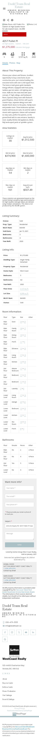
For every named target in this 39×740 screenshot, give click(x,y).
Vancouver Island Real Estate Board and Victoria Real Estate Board (18, 591)
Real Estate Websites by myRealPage (19, 710)
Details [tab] (5, 63)
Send (19, 545)
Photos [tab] (12, 63)
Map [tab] (18, 63)
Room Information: (11, 311)
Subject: (8, 521)
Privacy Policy (19, 708)
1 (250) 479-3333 (9, 568)
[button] (5, 632)
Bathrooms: (8, 439)
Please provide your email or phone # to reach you (18, 513)
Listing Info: (8, 249)
